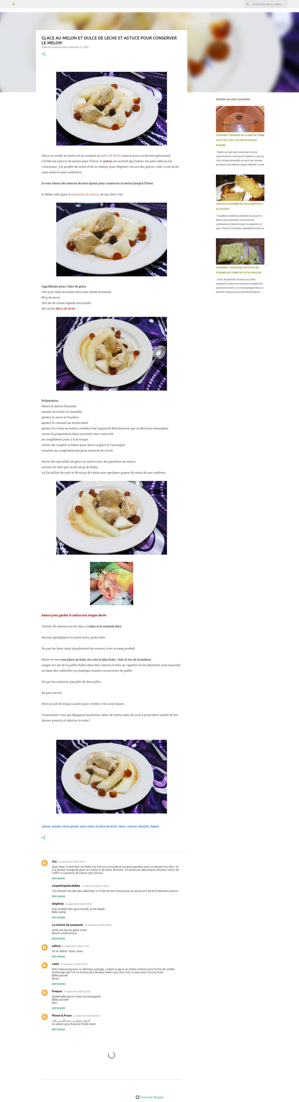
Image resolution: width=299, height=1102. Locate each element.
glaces (46, 826)
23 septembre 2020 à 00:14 (73, 964)
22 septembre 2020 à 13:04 (75, 946)
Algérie (154, 826)
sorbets (56, 826)
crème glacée (70, 826)
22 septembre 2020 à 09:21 (97, 925)
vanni (55, 963)
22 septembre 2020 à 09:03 (94, 886)
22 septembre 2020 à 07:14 (71, 861)
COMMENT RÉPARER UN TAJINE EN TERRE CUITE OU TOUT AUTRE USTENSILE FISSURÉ (240, 140)
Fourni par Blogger (152, 1097)
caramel (132, 826)
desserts (143, 826)
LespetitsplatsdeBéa (66, 885)
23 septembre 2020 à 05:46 (76, 991)
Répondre (58, 878)
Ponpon (57, 991)
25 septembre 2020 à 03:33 (86, 1015)
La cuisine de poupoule (67, 924)
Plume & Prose (62, 1015)
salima (56, 945)
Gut (54, 861)
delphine (58, 903)
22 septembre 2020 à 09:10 (78, 904)
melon (122, 826)
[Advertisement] (205, 149)
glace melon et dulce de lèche (98, 826)
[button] (44, 54)
